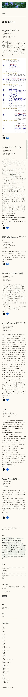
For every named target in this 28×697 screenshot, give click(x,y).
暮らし (4, 556)
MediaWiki (10, 544)
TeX (9, 415)
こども (16, 550)
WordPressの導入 (10, 479)
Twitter (24, 545)
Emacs (18, 538)
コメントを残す (7, 37)
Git (11, 540)
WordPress (7, 34)
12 (3, 641)
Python (10, 545)
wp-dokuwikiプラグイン (14, 323)
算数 (15, 556)
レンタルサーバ (6, 504)
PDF (19, 544)
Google (20, 540)
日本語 (22, 554)
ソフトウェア (7, 277)
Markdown (4, 544)
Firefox (6, 279)
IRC (13, 542)
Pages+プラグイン (10, 30)
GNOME (15, 540)
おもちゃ (4, 550)
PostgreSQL (5, 545)
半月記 (3, 13)
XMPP (22, 547)
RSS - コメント (5, 608)
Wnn (3, 547)
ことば (10, 550)
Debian (6, 413)
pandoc (15, 544)
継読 (4, 596)
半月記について (5, 529)
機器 (12, 556)
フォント (4, 554)
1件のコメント (7, 330)
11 (7, 647)
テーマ (22, 552)
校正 (9, 556)
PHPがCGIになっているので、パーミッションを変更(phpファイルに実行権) (13, 506)
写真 (19, 554)
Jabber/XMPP (5, 568)
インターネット (5, 572)
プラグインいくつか (11, 147)
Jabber (17, 542)
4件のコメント (7, 486)
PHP (22, 544)
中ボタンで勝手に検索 (12, 273)
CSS (3, 538)
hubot (7, 542)
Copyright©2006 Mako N (8, 687)
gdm (9, 540)
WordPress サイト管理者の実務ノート (11, 528)
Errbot (22, 538)
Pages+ (10, 50)
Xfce (18, 547)
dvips (4, 409)
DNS (13, 538)
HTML (4, 542)
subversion (15, 545)
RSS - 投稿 (4, 607)
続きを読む (5, 513)
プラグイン (12, 36)
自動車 (19, 556)
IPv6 (11, 542)
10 (4, 636)
